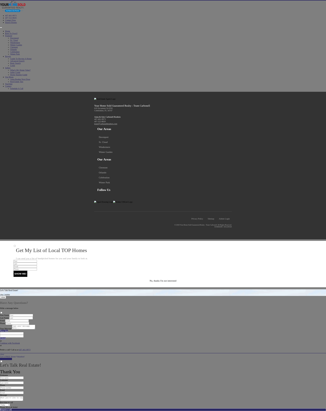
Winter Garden (16, 45)
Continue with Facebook (10, 343)
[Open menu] (1, 27)
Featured (8, 36)
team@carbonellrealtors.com (105, 124)
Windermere (15, 43)
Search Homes (11, 22)
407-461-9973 (11, 16)
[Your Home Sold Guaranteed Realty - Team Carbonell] (12, 11)
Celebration (14, 52)
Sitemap (211, 219)
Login (12, 65)
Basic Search (15, 63)
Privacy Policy (197, 219)
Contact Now (10, 20)
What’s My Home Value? (20, 70)
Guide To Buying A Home (21, 59)
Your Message (5, 329)
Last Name (4, 318)
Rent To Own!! (11, 33)
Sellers (7, 68)
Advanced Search (17, 61)
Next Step (4, 331)
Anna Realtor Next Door (20, 79)
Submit (3, 338)
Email (2, 320)
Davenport (14, 38)
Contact (8, 86)
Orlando (13, 49)
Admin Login (224, 219)
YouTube (8, 84)
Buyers (8, 56)
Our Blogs (9, 77)
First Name (4, 315)
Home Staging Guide (18, 75)
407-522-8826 (11, 18)
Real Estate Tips (16, 82)
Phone (2, 323)
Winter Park (15, 54)
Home (7, 31)
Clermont (14, 47)
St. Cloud (14, 40)
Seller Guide (15, 72)
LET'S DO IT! (6, 359)
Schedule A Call (16, 88)
